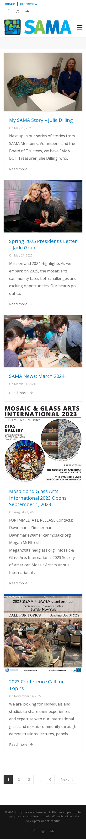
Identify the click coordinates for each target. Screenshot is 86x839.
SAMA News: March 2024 (36, 376)
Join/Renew (28, 3)
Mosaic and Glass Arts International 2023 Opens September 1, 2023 (38, 498)
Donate (9, 3)
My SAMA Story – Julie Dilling (41, 120)
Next (65, 779)
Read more (18, 169)
